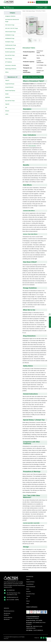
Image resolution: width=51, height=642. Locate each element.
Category (12, 12)
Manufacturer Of (12, 77)
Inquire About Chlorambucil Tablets (33, 77)
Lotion (6, 114)
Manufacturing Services (9, 611)
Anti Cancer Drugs (30, 11)
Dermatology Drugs (10, 48)
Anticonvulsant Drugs (10, 31)
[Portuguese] (32, 2)
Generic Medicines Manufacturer (8, 618)
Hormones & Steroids (10, 65)
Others (7, 72)
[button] (46, 7)
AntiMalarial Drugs (9, 38)
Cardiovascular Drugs (10, 45)
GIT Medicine (8, 62)
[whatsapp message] (50, 314)
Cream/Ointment (9, 87)
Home (24, 11)
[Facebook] (41, 638)
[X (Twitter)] (44, 638)
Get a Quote (40, 7)
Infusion (7, 110)
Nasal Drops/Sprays (10, 90)
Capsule (7, 104)
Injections (7, 97)
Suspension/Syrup (9, 83)
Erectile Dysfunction (10, 51)
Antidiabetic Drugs (9, 35)
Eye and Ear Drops (10, 55)
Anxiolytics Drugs (9, 41)
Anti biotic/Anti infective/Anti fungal (12, 20)
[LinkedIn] (46, 638)
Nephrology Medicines (10, 68)
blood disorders (32, 145)
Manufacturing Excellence (7, 614)
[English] (28, 2)
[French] (34, 2)
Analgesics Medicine (10, 16)
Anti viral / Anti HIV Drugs (11, 28)
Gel (6, 107)
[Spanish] (30, 2)
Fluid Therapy (8, 58)
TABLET (7, 80)
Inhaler (7, 94)
